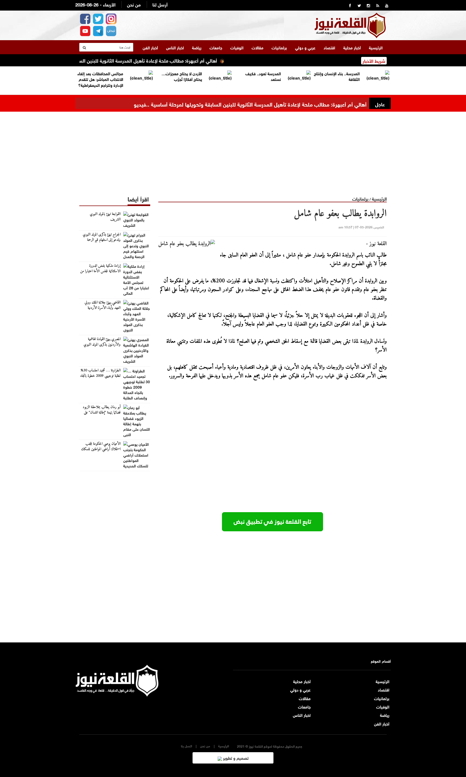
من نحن (134, 4)
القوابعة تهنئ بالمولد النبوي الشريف (105, 216)
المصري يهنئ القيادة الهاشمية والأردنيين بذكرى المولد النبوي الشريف (102, 345)
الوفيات (237, 47)
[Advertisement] (233, 149)
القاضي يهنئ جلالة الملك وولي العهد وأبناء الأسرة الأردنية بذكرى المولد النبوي (103, 308)
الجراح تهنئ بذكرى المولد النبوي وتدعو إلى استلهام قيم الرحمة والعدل (102, 240)
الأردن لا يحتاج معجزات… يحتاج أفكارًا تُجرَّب (182, 76)
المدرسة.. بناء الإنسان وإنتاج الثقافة (337, 76)
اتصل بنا (186, 746)
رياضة (196, 47)
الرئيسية (376, 47)
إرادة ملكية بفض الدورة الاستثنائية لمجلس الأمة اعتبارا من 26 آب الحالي (100, 271)
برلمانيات (279, 47)
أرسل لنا (159, 4)
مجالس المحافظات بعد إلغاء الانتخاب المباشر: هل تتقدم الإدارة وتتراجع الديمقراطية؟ (100, 79)
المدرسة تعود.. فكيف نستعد (263, 76)
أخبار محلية (352, 47)
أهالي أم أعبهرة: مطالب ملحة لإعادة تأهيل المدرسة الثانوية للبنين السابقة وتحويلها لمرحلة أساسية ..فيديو (125, 60)
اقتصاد (329, 47)
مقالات (257, 47)
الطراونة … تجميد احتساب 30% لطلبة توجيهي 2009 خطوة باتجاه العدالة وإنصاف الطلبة (100, 376)
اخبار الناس (175, 47)
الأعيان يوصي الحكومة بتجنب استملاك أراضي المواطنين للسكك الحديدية (101, 449)
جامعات (216, 47)
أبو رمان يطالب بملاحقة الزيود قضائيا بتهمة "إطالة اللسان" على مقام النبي (102, 413)
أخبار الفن (150, 47)
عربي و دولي (305, 47)
